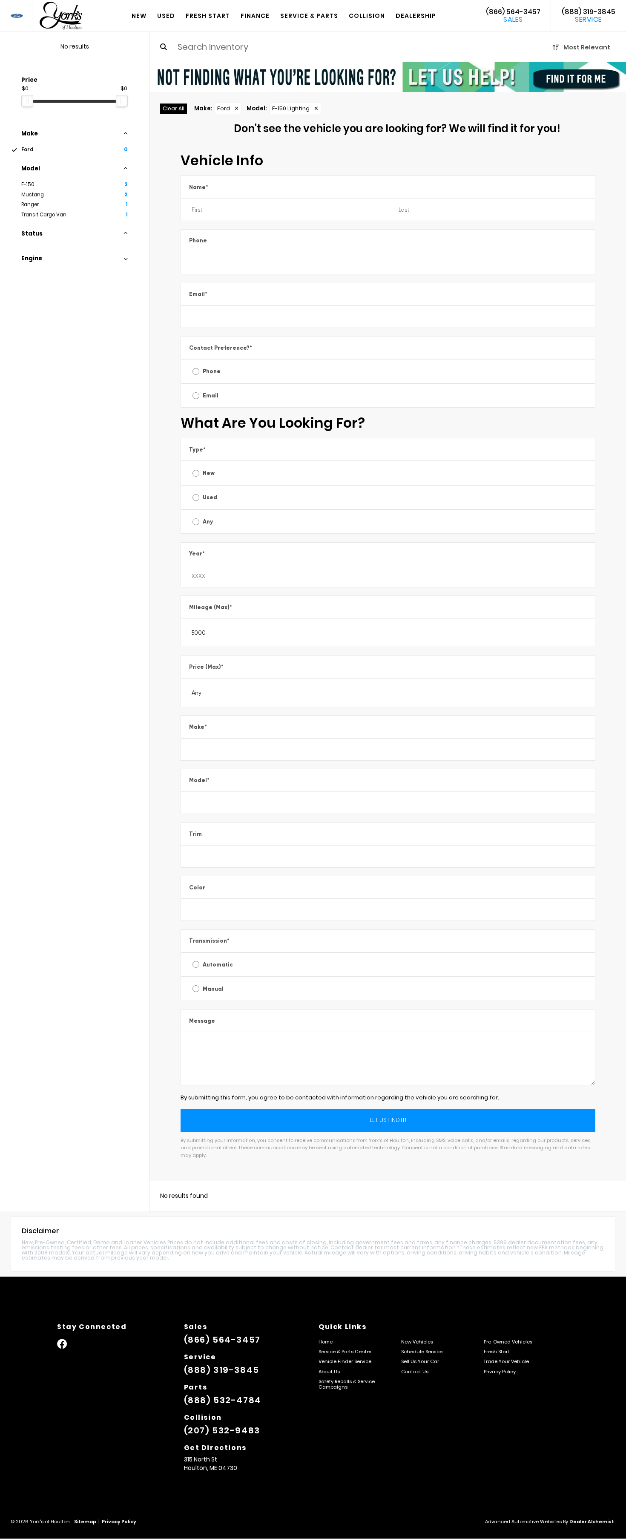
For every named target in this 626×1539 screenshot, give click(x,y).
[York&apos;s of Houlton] (61, 16)
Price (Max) (206, 666)
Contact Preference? (220, 347)
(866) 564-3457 (513, 16)
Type (197, 449)
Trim (195, 833)
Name (198, 187)
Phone (198, 240)
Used (210, 497)
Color (197, 887)
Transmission (209, 940)
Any (208, 521)
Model (199, 780)
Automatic (218, 964)
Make (198, 727)
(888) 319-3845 (588, 16)
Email (198, 294)
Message (202, 1020)
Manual (213, 988)
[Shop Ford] (17, 16)
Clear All (173, 108)
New (209, 473)
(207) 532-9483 (222, 1430)
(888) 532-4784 (222, 1400)
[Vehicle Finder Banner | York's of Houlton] (387, 77)
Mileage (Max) (210, 607)
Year (197, 553)
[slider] (27, 101)
